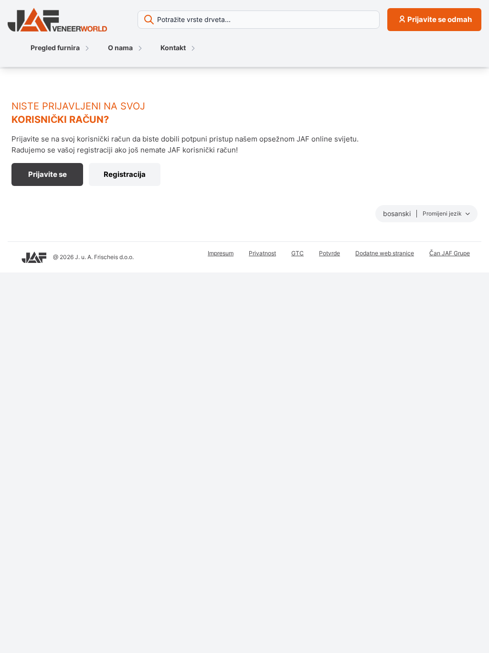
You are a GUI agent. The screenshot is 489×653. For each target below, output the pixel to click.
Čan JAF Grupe (449, 253)
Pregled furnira (55, 48)
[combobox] (259, 20)
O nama (120, 48)
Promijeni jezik (443, 213)
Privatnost (262, 253)
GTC (297, 253)
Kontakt (173, 48)
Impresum (221, 253)
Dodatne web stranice (384, 253)
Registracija (125, 174)
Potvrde (329, 253)
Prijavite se (47, 174)
